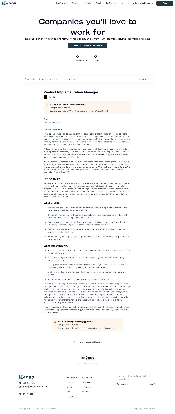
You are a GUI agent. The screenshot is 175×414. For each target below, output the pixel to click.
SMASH (152, 384)
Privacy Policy (137, 409)
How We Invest (71, 378)
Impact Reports (87, 378)
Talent (68, 392)
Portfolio (69, 387)
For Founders (87, 382)
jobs (30, 79)
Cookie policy (93, 364)
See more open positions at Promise (87, 342)
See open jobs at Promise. (60, 108)
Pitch (165, 3)
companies (48, 79)
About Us (69, 382)
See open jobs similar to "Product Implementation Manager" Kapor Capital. (79, 111)
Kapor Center (122, 384)
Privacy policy (82, 364)
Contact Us (70, 396)
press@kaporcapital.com (34, 386)
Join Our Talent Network (87, 45)
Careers (85, 392)
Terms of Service (150, 409)
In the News (86, 387)
